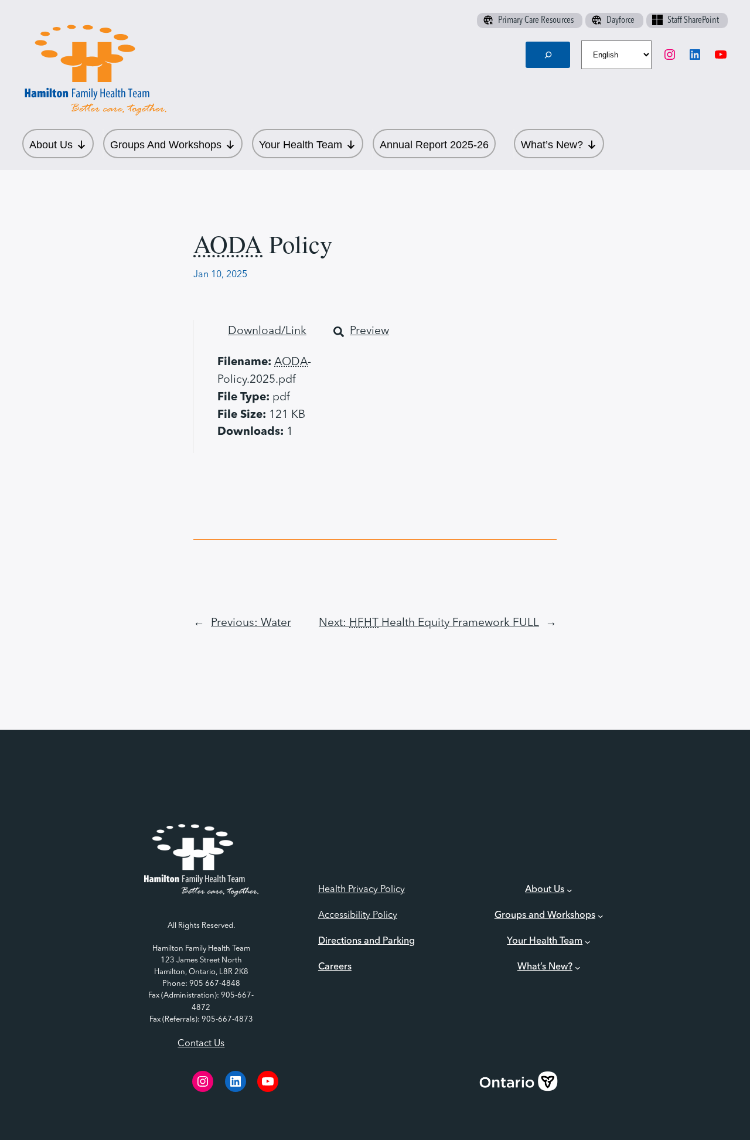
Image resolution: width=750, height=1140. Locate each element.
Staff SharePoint (693, 20)
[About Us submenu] (569, 890)
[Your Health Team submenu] (588, 942)
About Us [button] (51, 145)
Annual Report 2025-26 (434, 145)
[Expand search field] (548, 55)
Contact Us (201, 1044)
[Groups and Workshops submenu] (601, 916)
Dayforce (620, 20)
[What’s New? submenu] (578, 968)
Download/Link (267, 331)
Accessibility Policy (357, 915)
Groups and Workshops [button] (165, 145)
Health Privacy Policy (361, 889)
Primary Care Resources (536, 20)
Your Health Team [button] (300, 145)
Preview (369, 331)
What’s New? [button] (552, 145)
